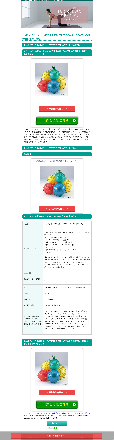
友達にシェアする (57, 423)
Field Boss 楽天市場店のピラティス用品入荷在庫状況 (52, 416)
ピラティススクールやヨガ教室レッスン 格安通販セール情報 (45, 413)
